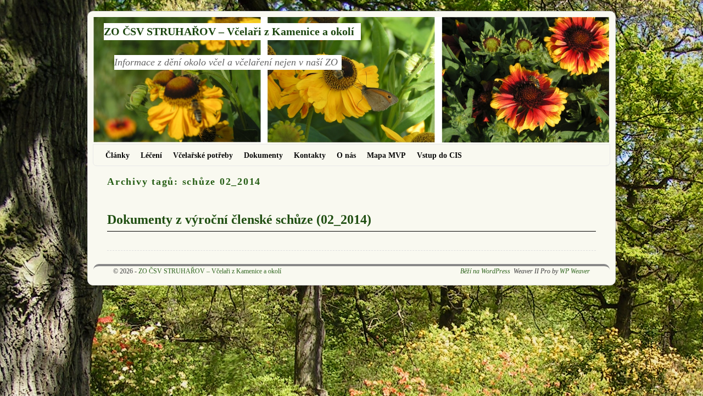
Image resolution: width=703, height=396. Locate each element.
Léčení (151, 155)
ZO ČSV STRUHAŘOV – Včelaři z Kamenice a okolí (229, 31)
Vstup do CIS (439, 155)
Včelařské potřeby (203, 155)
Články (117, 155)
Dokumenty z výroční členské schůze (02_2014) (239, 219)
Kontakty (310, 155)
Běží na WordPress (485, 271)
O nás (346, 155)
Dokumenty (263, 155)
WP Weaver (575, 271)
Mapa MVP (386, 155)
